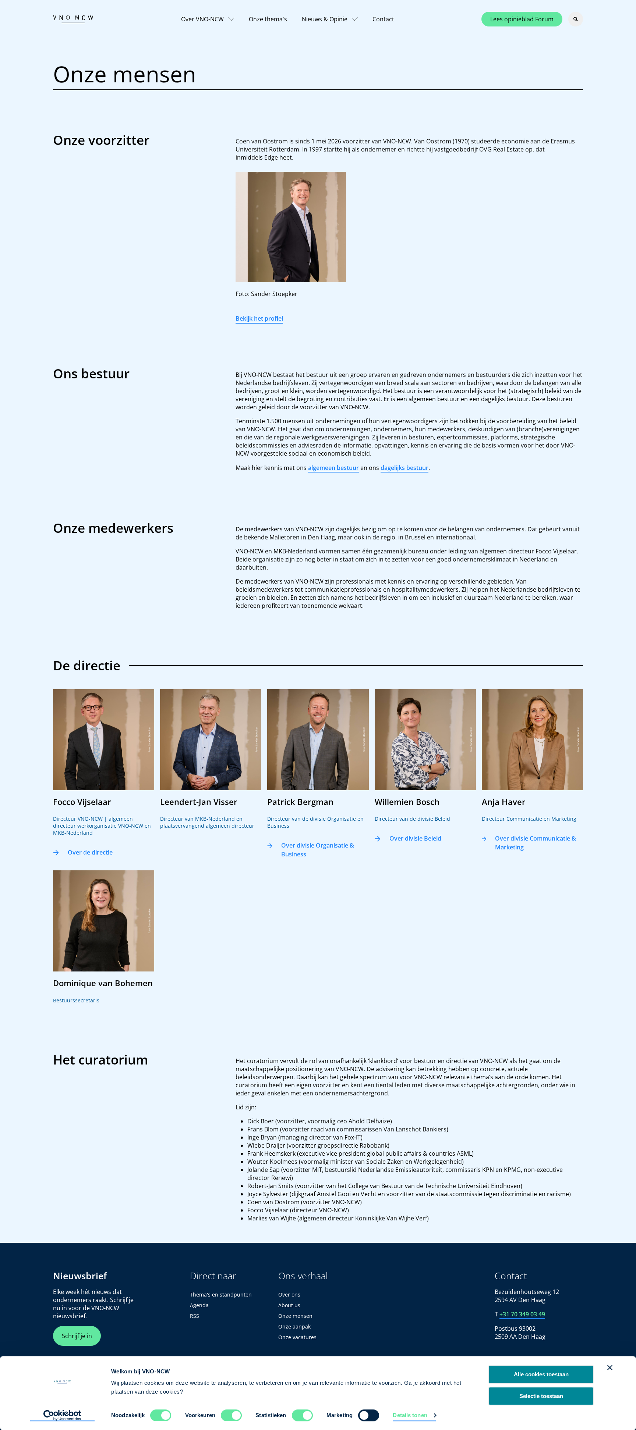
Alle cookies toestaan (541, 1374)
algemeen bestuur (333, 468)
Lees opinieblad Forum (522, 19)
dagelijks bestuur (404, 468)
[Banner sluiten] (609, 1367)
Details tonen (410, 1415)
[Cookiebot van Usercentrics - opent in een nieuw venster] (62, 1415)
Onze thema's (268, 19)
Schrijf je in (77, 1336)
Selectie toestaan (541, 1396)
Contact (383, 19)
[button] (103, 776)
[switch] (231, 1415)
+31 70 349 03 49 (522, 1314)
